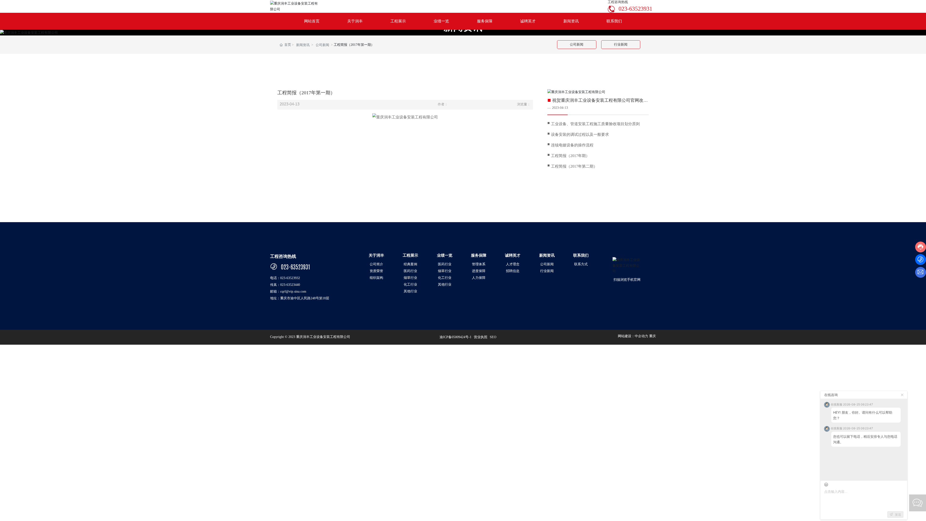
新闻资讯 (303, 45)
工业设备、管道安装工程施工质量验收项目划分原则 (595, 124)
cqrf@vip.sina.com (293, 291)
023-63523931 (635, 9)
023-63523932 (290, 278)
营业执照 (480, 337)
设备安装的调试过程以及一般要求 (580, 134)
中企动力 (641, 336)
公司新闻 (322, 45)
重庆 (652, 336)
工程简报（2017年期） (570, 156)
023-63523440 (290, 285)
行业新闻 (620, 44)
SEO (493, 337)
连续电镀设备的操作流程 (572, 145)
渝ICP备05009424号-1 (455, 337)
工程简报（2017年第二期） (574, 166)
